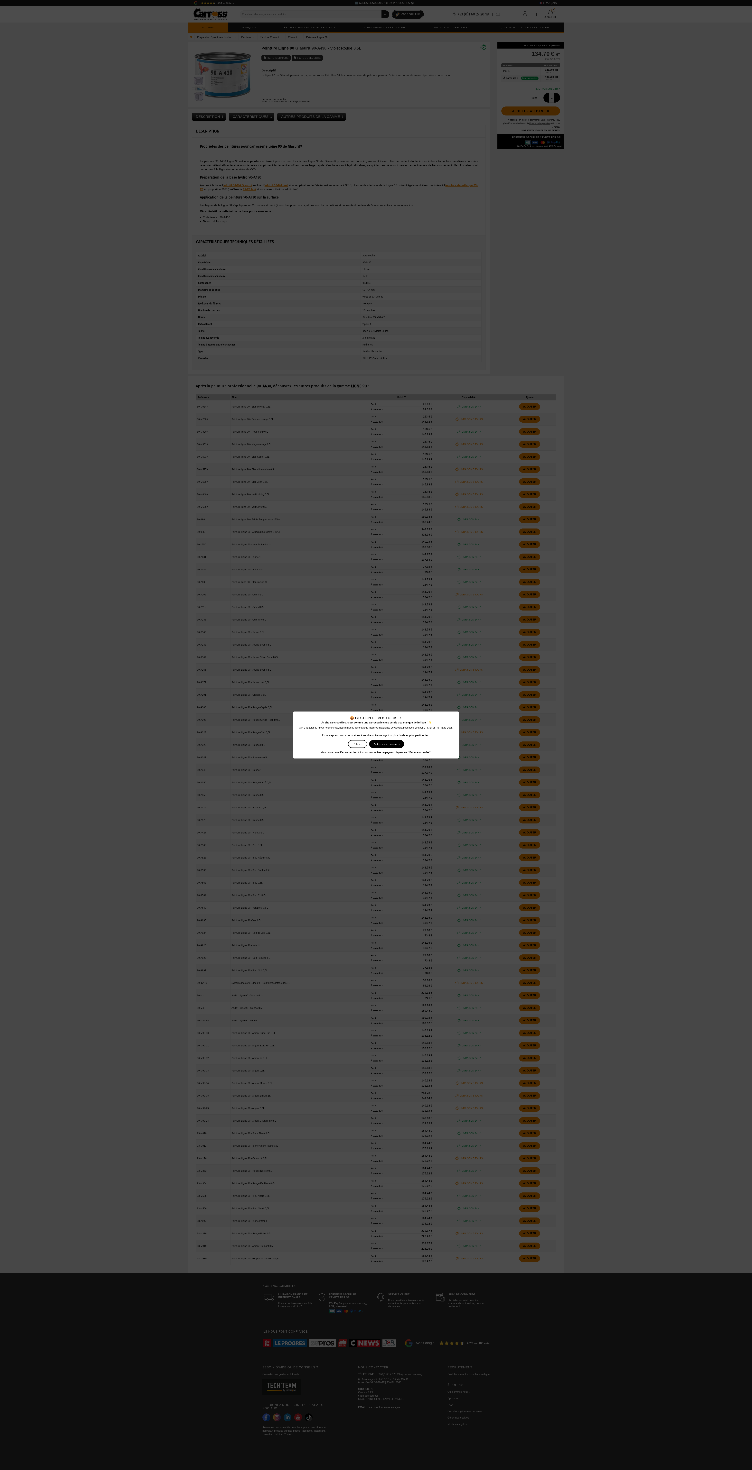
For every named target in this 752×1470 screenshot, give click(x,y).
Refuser (357, 744)
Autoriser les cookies (387, 744)
